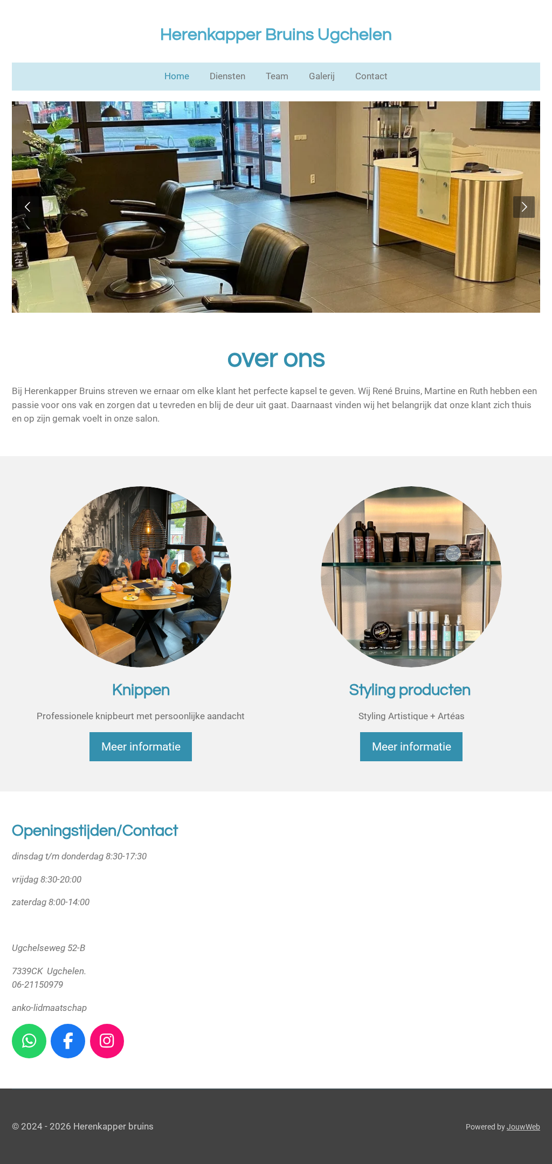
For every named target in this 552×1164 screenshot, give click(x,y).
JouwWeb (523, 1126)
